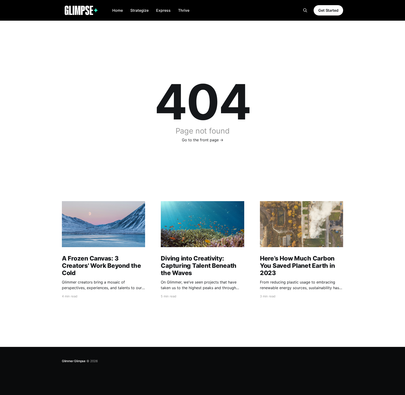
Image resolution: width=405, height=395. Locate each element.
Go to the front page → (202, 140)
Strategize (139, 10)
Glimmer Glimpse (74, 361)
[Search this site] (305, 10)
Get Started (328, 10)
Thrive (183, 10)
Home (117, 10)
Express (163, 10)
